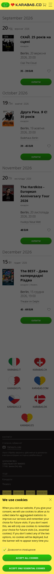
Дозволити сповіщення (22, 549)
